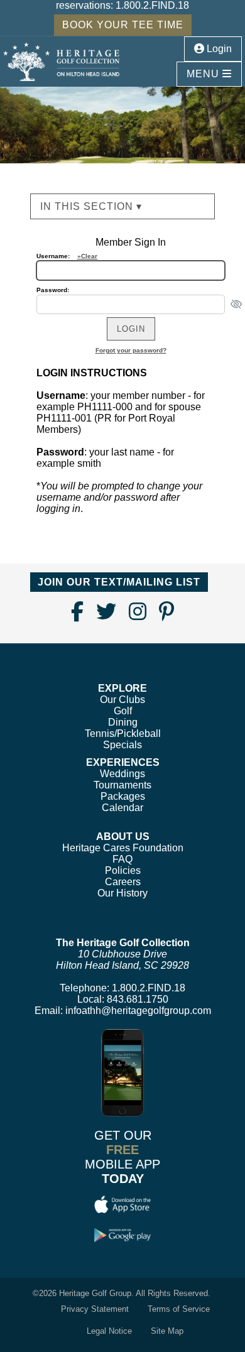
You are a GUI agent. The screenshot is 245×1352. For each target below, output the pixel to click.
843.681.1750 (137, 999)
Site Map (167, 1331)
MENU (204, 73)
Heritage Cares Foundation (122, 847)
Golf (123, 711)
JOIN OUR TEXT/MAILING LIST (119, 582)
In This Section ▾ (91, 206)
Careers (123, 881)
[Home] (61, 61)
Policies (123, 870)
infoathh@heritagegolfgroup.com (138, 1010)
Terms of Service (179, 1309)
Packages (123, 796)
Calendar (122, 807)
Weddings (122, 773)
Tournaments (122, 785)
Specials (122, 744)
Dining (123, 722)
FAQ (122, 859)
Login (218, 48)
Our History (122, 893)
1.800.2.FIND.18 (152, 5)
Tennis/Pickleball (123, 733)
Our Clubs (122, 699)
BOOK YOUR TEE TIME (122, 24)
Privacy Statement (95, 1309)
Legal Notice (109, 1331)
